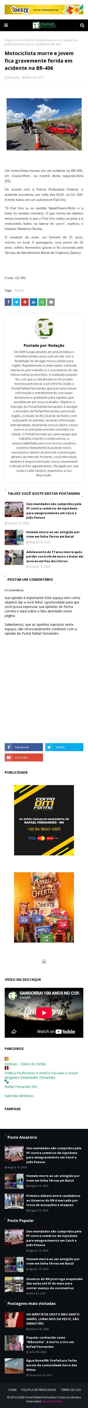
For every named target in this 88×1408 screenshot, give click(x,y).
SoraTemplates (52, 1401)
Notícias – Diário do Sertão (25, 1064)
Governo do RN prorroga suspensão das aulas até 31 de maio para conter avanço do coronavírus (54, 1283)
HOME (12, 1390)
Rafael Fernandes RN (21, 1086)
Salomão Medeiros (19, 1095)
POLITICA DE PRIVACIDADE (38, 1390)
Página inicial (13, 40)
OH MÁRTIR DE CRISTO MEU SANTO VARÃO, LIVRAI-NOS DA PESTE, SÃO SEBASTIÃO (53, 1319)
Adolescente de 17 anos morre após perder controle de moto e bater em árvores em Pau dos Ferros (54, 556)
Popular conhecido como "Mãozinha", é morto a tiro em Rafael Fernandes (50, 1342)
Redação (14, 77)
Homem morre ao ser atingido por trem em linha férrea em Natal (53, 534)
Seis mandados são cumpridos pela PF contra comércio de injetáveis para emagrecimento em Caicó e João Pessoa (53, 511)
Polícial (29, 40)
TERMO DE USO (71, 1390)
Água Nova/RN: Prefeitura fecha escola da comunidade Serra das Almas (51, 1365)
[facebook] (24, 747)
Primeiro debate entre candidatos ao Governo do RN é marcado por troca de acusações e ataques (53, 1200)
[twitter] (64, 747)
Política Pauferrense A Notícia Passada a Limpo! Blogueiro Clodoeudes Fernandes (41, 1075)
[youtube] (24, 757)
